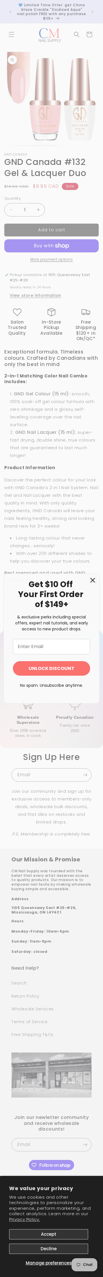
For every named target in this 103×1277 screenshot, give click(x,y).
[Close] (93, 580)
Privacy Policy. (24, 1219)
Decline (49, 1249)
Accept (48, 1234)
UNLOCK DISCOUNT (51, 668)
